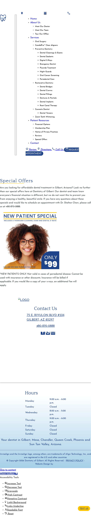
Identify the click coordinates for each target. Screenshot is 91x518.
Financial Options (42, 124)
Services (34, 37)
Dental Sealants (46, 57)
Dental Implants (46, 102)
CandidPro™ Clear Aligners (46, 45)
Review (32, 149)
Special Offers (41, 139)
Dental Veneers (46, 113)
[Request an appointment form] (45, 13)
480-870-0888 (45, 325)
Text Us (84, 509)
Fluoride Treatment (48, 68)
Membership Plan (42, 128)
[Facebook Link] (43, 333)
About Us (35, 22)
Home (33, 19)
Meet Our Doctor (42, 26)
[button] (9, 474)
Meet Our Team (41, 30)
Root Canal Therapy (48, 106)
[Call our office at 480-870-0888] (69, 13)
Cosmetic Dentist (42, 109)
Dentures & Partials (48, 98)
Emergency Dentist (48, 64)
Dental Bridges (46, 87)
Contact (34, 143)
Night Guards (46, 72)
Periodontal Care (47, 79)
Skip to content (8, 470)
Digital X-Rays (46, 60)
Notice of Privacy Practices (46, 132)
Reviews (38, 136)
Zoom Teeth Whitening (45, 117)
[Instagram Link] (53, 333)
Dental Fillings (46, 94)
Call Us (59, 149)
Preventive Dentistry (43, 49)
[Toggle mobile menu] (16, 85)
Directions (46, 149)
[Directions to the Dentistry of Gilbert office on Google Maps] (22, 13)
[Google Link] (48, 333)
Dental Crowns (46, 90)
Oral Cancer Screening (49, 75)
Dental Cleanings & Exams (51, 53)
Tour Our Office (42, 34)
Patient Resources (39, 120)
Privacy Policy (74, 461)
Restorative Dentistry (44, 83)
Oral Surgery (40, 41)
